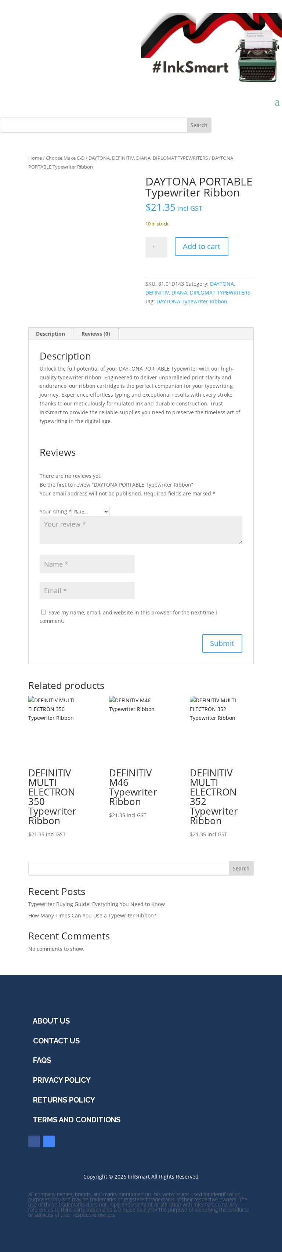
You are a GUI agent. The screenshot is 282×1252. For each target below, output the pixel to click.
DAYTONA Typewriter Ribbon (191, 301)
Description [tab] (50, 333)
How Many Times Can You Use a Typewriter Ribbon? (92, 915)
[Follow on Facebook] (34, 1141)
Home (35, 158)
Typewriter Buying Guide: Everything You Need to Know (96, 904)
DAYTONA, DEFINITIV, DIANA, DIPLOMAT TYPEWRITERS (148, 158)
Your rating (56, 511)
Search (241, 868)
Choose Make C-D (65, 158)
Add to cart (201, 246)
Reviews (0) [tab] (96, 333)
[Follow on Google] (49, 1141)
